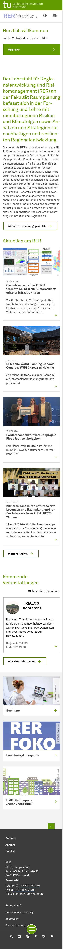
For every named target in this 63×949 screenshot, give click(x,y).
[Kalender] (19, 937)
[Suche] (11, 937)
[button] (31, 49)
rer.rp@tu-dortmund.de (29, 894)
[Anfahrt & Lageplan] (35, 937)
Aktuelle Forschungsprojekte (27, 226)
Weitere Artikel (18, 553)
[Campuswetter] (27, 937)
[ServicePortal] (43, 937)
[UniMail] (51, 937)
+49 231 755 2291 (29, 885)
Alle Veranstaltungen (21, 661)
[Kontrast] (45, 16)
